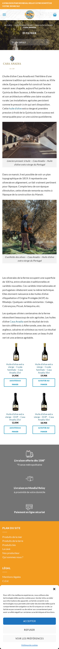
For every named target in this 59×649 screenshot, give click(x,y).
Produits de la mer (12, 536)
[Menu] (4, 14)
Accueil (8, 25)
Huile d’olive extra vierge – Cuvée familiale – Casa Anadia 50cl (44, 368)
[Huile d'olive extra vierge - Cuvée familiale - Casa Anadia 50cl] (44, 352)
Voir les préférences (29, 638)
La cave (6, 548)
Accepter (29, 621)
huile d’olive (15, 108)
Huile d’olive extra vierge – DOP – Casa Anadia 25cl (15, 417)
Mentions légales (11, 576)
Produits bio (9, 544)
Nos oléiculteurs (44, 25)
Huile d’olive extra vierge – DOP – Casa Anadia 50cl (44, 417)
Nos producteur (11, 552)
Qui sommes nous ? (12, 557)
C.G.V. (5, 580)
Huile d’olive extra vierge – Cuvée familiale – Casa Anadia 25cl (15, 368)
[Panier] (55, 14)
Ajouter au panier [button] (15, 382)
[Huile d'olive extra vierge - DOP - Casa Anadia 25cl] (15, 402)
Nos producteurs (23, 25)
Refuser (29, 629)
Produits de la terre (12, 540)
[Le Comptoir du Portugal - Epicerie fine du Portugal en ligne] (29, 14)
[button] (54, 589)
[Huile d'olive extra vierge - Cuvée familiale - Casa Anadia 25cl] (15, 352)
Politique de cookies (29, 645)
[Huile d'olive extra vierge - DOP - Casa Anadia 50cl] (44, 402)
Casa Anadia (16, 321)
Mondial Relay (36, 487)
